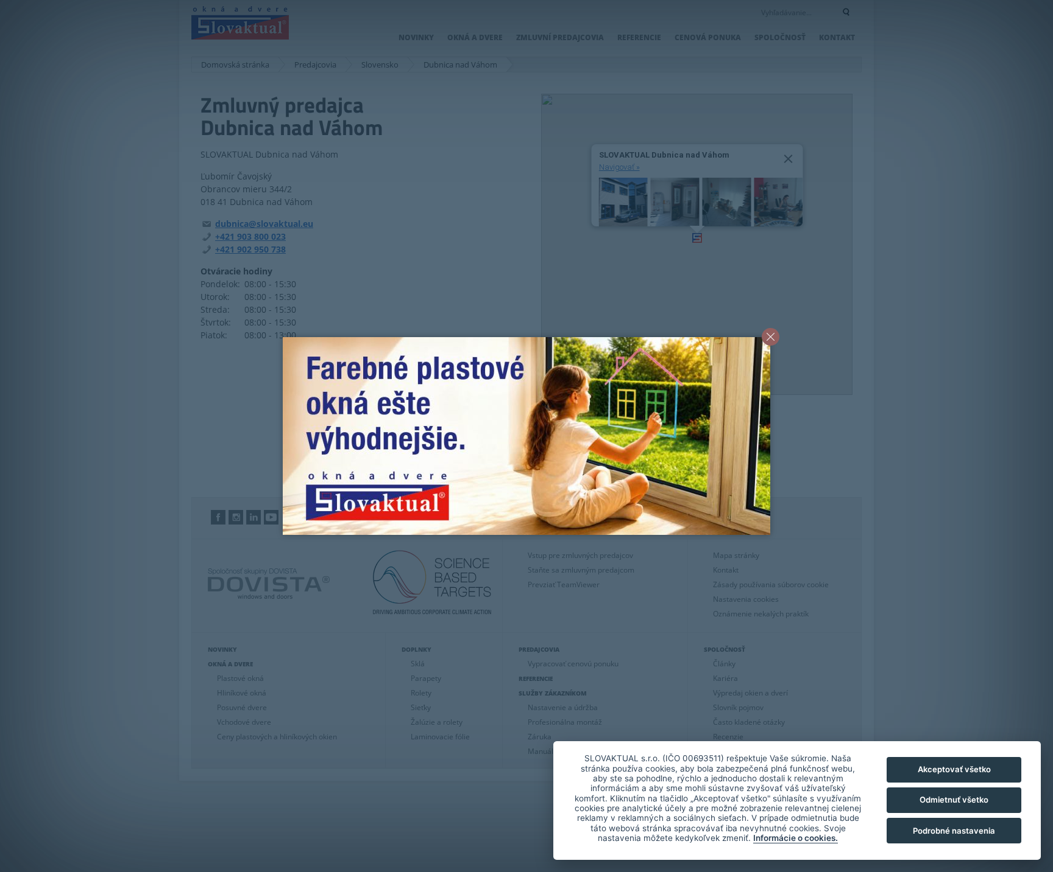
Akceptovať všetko (954, 769)
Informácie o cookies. (795, 838)
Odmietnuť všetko (954, 799)
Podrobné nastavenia (954, 830)
